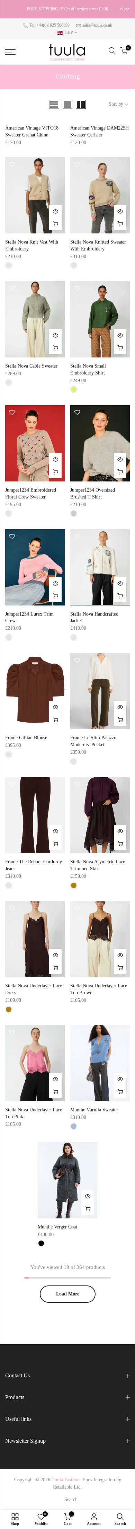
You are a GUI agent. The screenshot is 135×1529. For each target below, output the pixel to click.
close (13, 8)
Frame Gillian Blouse (26, 737)
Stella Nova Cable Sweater (31, 366)
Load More (67, 1294)
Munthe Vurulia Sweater (94, 1109)
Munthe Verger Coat (57, 1226)
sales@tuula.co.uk (97, 25)
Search (71, 1499)
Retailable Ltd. (67, 1487)
